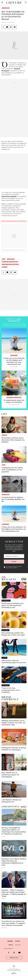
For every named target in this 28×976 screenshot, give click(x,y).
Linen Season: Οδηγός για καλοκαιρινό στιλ (11, 800)
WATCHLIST (5, 8)
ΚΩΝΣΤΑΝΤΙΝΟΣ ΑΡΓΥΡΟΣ (10, 264)
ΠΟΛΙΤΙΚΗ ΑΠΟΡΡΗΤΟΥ (8, 948)
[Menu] (2, 2)
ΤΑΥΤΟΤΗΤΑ (17, 941)
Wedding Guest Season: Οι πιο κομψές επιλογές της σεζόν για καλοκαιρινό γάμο (13, 722)
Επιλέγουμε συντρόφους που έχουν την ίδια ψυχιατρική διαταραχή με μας (13, 605)
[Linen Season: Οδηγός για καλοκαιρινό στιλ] (14, 789)
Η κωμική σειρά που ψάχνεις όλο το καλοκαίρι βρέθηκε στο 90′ (13, 499)
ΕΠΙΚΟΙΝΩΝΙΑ (10, 941)
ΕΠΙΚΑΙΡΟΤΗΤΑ (10, 807)
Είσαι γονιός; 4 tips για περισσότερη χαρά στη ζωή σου (14, 661)
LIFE (3, 259)
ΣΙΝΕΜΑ (4, 267)
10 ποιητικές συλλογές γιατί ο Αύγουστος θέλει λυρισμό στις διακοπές (13, 440)
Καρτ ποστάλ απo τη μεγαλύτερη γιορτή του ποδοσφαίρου (10, 774)
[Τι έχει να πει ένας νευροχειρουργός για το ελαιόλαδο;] (14, 675)
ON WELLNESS (9, 578)
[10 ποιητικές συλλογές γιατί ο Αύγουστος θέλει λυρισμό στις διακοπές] (14, 424)
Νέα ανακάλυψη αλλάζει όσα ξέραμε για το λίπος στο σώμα (13, 634)
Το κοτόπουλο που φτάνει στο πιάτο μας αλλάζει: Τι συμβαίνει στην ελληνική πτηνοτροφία (13, 923)
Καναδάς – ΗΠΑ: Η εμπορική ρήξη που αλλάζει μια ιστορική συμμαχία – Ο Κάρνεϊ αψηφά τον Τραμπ (14, 893)
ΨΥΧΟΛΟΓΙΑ (6, 600)
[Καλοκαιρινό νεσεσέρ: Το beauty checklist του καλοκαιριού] (14, 737)
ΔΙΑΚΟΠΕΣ (14, 355)
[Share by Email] (15, 27)
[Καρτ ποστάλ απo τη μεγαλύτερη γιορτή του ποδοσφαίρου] (14, 762)
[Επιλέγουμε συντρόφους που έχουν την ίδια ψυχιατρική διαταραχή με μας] (14, 590)
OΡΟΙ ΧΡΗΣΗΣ (18, 944)
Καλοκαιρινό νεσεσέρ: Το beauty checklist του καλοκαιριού (14, 748)
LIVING (4, 657)
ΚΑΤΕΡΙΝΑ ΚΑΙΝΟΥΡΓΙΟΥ (10, 261)
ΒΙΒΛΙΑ (4, 435)
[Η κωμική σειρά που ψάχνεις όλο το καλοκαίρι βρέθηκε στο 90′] (14, 484)
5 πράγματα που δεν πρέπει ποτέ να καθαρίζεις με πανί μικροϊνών (12, 469)
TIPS (3, 465)
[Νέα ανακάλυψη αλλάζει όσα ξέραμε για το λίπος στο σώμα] (14, 619)
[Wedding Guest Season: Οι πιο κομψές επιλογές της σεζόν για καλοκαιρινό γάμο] (14, 710)
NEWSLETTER (14, 957)
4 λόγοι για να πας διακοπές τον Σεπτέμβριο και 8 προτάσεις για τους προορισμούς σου (14, 529)
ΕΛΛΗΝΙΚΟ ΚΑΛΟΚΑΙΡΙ (14, 397)
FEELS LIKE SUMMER (14, 320)
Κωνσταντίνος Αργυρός (9, 196)
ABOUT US (11, 944)
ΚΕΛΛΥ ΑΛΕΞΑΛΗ (14, 366)
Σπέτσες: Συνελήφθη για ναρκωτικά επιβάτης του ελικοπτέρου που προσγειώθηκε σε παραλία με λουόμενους (14, 830)
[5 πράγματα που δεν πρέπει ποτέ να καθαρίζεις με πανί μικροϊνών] (14, 454)
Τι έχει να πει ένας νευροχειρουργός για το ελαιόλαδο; (11, 690)
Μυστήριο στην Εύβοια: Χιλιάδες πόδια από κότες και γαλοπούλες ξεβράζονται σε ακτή (14, 862)
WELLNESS (5, 630)
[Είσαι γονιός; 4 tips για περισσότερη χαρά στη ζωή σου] (14, 647)
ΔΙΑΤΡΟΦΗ (5, 685)
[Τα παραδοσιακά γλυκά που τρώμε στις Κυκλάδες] (14, 382)
